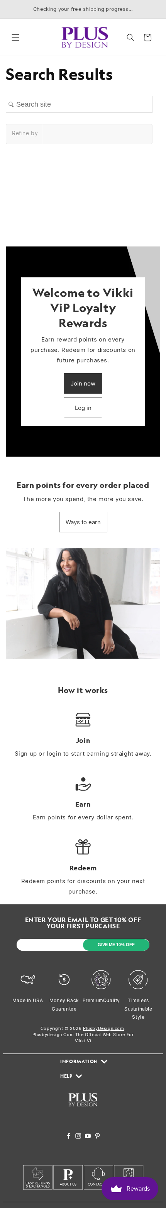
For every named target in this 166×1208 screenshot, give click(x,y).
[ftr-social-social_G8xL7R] (78, 1136)
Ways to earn (83, 522)
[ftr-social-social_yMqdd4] (97, 1136)
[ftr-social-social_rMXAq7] (68, 1136)
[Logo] (82, 1111)
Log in (83, 407)
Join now (83, 383)
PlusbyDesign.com (103, 1028)
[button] (15, 37)
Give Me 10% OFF (116, 944)
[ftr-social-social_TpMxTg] (88, 1136)
